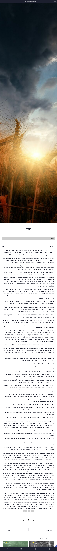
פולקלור (24, 511)
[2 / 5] (31, 520)
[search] (5, 1)
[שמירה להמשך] (6, 246)
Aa (8, 246)
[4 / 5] (26, 520)
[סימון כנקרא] (3, 246)
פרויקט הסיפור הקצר (30, 1)
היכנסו (2, 1)
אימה (33, 511)
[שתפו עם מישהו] (51, 246)
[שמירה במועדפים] (4, 246)
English (24, 243)
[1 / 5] (33, 520)
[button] (56, 546)
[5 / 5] (23, 520)
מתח (29, 511)
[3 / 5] (28, 520)
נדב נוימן (28, 225)
